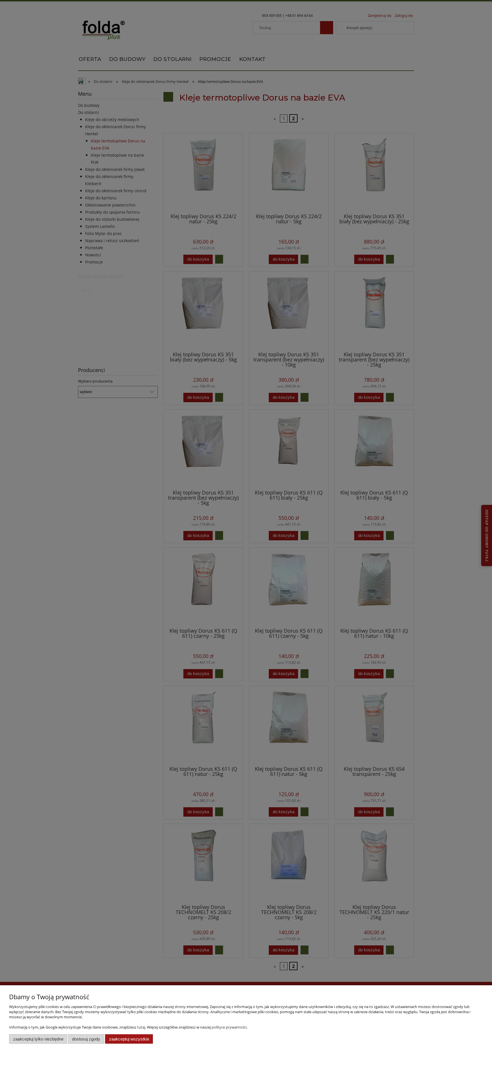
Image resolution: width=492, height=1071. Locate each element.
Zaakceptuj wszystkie (129, 1039)
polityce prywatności (229, 1027)
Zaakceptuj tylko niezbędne (38, 1039)
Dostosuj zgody (86, 1039)
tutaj (141, 1027)
